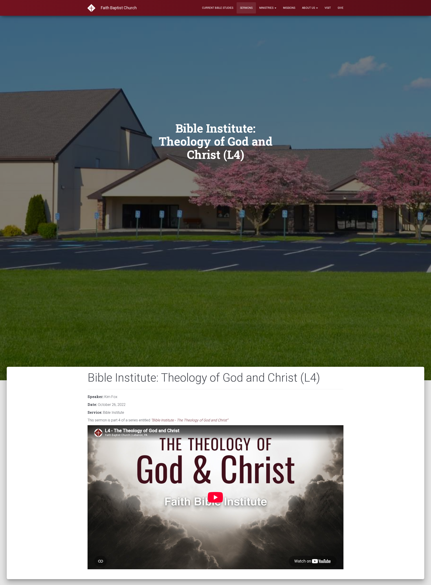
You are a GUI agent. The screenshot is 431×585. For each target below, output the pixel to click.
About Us (309, 7)
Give (340, 7)
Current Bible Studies (217, 7)
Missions (289, 7)
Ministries (266, 7)
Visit (328, 7)
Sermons (246, 7)
